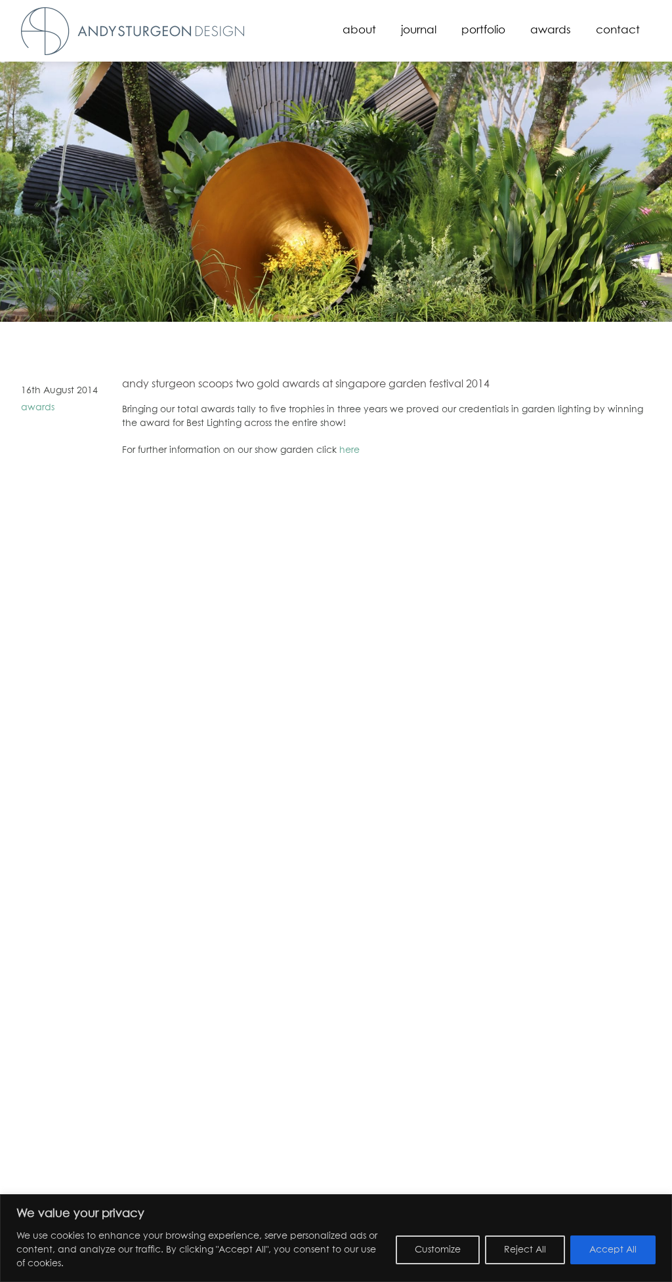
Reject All (525, 1249)
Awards (550, 30)
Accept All (613, 1249)
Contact (618, 30)
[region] (336, 1238)
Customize (438, 1249)
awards (37, 407)
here (349, 450)
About (359, 30)
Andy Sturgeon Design (132, 31)
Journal (418, 30)
